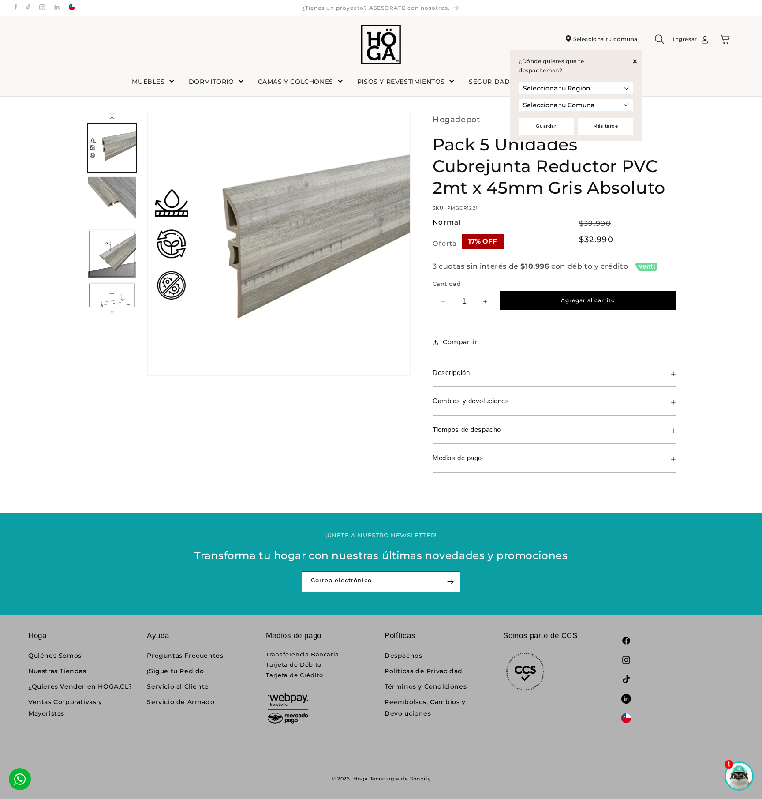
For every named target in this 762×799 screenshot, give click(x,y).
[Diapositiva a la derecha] (112, 311)
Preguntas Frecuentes (185, 656)
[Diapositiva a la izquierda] (112, 117)
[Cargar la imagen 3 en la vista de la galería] (112, 253)
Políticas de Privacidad (424, 671)
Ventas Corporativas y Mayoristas (65, 707)
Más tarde (605, 126)
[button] (659, 42)
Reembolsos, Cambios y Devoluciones (425, 707)
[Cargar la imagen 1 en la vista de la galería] (112, 148)
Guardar (546, 126)
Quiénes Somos (55, 656)
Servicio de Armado (180, 702)
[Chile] (72, 8)
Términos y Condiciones (426, 686)
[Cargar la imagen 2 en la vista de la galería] (112, 200)
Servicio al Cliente (178, 686)
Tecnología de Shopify (400, 779)
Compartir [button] (460, 342)
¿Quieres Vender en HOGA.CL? (80, 686)
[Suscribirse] (450, 581)
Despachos (403, 656)
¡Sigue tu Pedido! (176, 671)
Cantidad (447, 283)
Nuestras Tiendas (57, 671)
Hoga (360, 779)
